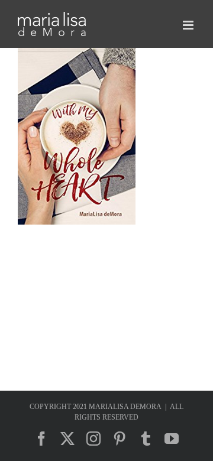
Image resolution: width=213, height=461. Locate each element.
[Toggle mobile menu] (189, 25)
